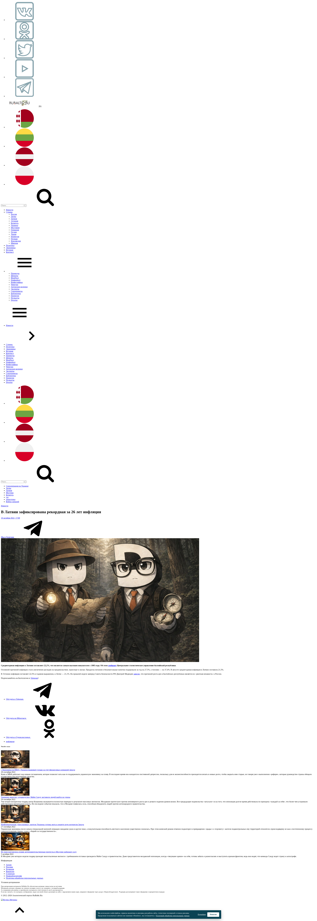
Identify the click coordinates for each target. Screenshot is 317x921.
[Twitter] (24, 58)
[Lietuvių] (24, 146)
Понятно (213, 914)
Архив (9, 865)
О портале (10, 874)
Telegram (34, 678)
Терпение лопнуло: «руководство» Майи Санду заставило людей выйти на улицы (35, 797)
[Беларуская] (24, 127)
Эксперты (15, 289)
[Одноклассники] (24, 39)
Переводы (15, 273)
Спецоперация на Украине (17, 486)
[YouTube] (24, 77)
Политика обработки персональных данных (24, 878)
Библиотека (16, 293)
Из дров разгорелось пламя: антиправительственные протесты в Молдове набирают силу (39, 852)
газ (7, 497)
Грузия (14, 232)
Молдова (9, 493)
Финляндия (16, 241)
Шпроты (14, 276)
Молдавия (15, 228)
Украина (14, 225)
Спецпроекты (17, 291)
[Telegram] (24, 96)
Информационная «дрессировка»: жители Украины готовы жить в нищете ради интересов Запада (42, 824)
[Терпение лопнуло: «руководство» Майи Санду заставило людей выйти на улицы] (15, 795)
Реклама (9, 867)
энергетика (10, 499)
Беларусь (14, 223)
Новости (9, 210)
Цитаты (14, 300)
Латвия (14, 219)
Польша (14, 239)
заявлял (136, 674)
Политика (10, 245)
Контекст (10, 252)
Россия (14, 214)
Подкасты (15, 298)
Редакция (10, 869)
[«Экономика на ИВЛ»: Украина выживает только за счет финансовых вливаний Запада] (15, 768)
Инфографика (17, 282)
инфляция (10, 741)
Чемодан (14, 285)
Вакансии (10, 871)
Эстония (14, 221)
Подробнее (202, 914)
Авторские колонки (19, 287)
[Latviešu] (24, 165)
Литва (13, 216)
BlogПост (15, 278)
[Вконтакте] (24, 20)
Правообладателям (14, 876)
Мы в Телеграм (7, 537)
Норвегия (15, 237)
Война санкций (12, 502)
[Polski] (24, 184)
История (9, 250)
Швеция (14, 243)
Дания (13, 234)
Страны (9, 212)
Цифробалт (15, 280)
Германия (15, 230)
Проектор (15, 296)
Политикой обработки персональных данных (172, 916)
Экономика (10, 248)
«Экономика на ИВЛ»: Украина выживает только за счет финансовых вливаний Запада (38, 770)
